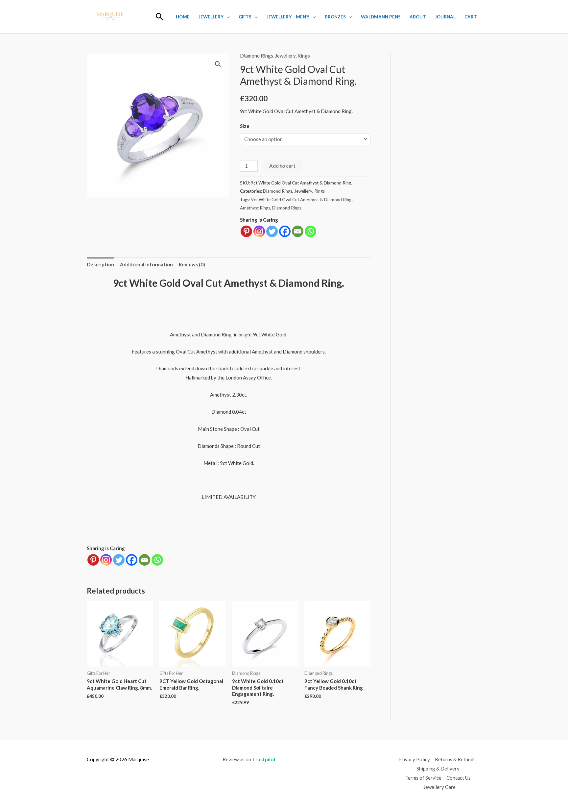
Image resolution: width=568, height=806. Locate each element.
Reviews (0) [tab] (192, 264)
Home (183, 16)
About (418, 16)
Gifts (245, 16)
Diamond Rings (256, 56)
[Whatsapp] (310, 231)
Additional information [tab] (146, 264)
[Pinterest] (246, 231)
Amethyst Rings (255, 207)
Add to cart (282, 166)
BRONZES (335, 16)
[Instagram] (259, 231)
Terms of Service (423, 778)
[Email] (297, 231)
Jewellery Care (439, 787)
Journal (445, 16)
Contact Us (458, 778)
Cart (470, 16)
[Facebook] (285, 231)
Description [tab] (100, 264)
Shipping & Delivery (438, 768)
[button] (159, 17)
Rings (303, 56)
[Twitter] (272, 231)
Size (244, 126)
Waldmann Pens (381, 16)
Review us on (249, 759)
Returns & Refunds (455, 759)
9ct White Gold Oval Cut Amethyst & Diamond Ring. (301, 199)
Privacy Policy (414, 759)
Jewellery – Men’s (288, 16)
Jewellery (211, 16)
